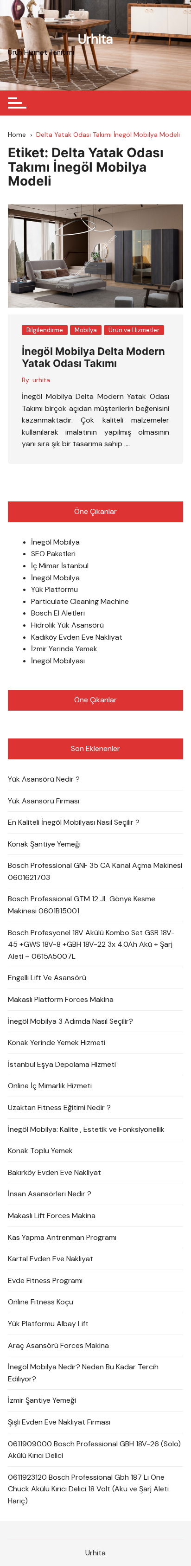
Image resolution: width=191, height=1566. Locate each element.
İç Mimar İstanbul (60, 566)
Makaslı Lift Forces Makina (52, 1215)
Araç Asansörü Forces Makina (58, 1345)
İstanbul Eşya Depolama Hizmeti (62, 1064)
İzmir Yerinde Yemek (64, 649)
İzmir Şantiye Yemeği (42, 1400)
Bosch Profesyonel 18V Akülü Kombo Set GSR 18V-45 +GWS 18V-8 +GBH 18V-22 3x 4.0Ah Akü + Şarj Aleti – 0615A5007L (91, 944)
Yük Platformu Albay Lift (48, 1324)
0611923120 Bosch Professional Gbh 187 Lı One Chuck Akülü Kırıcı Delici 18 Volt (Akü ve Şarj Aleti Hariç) (88, 1489)
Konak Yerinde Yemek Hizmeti (56, 1042)
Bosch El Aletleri (58, 613)
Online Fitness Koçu (40, 1302)
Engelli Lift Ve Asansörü (47, 977)
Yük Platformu (54, 589)
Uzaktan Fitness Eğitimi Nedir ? (59, 1107)
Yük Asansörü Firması (43, 801)
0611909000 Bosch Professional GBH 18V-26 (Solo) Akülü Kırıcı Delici (94, 1450)
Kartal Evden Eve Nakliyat (50, 1259)
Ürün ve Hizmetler (133, 330)
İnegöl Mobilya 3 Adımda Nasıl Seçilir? (70, 1021)
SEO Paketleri (53, 553)
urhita (41, 380)
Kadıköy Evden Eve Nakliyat (76, 637)
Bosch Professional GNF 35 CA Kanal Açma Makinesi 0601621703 (95, 871)
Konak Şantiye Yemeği (44, 844)
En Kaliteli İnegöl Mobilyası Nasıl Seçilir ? (74, 822)
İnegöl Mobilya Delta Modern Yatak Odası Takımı (93, 357)
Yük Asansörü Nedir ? (44, 779)
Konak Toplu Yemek (40, 1150)
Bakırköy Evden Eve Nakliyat (54, 1172)
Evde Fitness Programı (45, 1280)
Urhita (95, 39)
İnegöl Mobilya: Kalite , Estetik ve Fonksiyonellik (86, 1129)
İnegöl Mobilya (55, 542)
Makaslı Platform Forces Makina (61, 999)
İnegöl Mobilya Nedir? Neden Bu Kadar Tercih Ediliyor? (83, 1373)
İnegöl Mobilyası (58, 661)
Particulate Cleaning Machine (80, 601)
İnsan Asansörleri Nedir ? (49, 1194)
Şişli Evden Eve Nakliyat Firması (59, 1422)
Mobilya (86, 330)
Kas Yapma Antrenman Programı (62, 1237)
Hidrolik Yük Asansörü (67, 625)
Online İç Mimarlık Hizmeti (50, 1086)
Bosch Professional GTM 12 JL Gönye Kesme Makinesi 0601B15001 (81, 905)
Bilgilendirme (44, 330)
